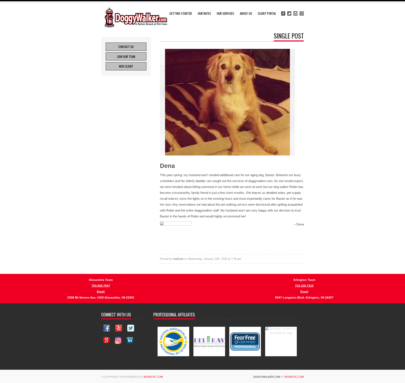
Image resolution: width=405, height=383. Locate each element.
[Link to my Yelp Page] (118, 328)
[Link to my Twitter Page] (130, 328)
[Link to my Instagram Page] (118, 340)
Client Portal (267, 13)
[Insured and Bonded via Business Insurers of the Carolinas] (281, 341)
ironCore (178, 258)
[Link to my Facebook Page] (106, 328)
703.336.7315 (304, 285)
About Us (246, 13)
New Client (126, 66)
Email (101, 291)
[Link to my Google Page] (106, 340)
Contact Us (126, 46)
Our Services (225, 13)
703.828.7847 (101, 285)
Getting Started (180, 13)
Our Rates (204, 13)
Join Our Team (126, 56)
